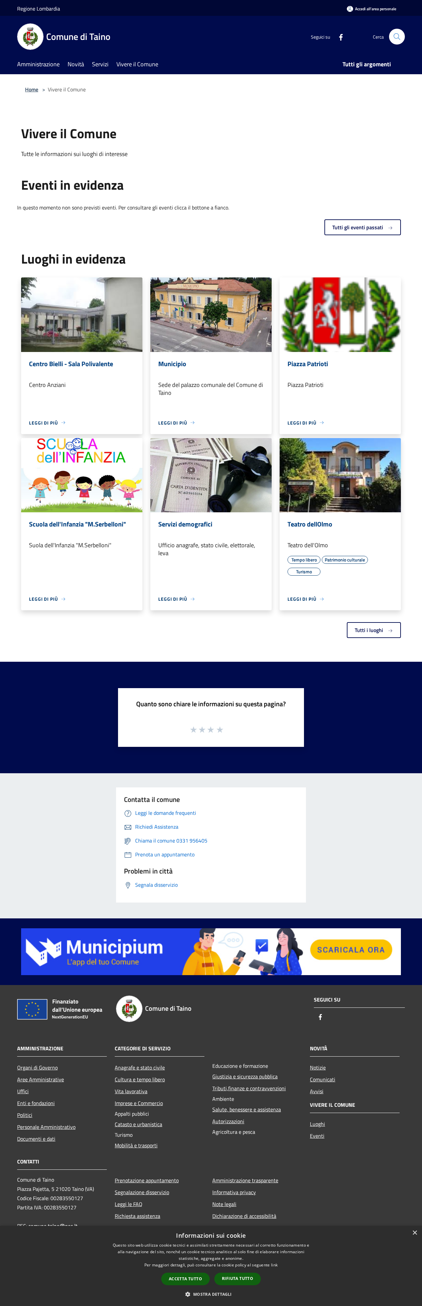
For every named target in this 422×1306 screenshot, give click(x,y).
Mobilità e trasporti (136, 1145)
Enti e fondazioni (36, 1103)
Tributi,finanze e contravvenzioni (249, 1088)
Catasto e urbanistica (138, 1124)
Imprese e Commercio (139, 1103)
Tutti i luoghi (369, 630)
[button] (210, 1294)
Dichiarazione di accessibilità (244, 1216)
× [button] (414, 1232)
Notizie (318, 1067)
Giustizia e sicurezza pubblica (245, 1076)
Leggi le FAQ (128, 1204)
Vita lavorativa (131, 1091)
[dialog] (211, 1266)
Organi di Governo (37, 1067)
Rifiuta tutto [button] (237, 1278)
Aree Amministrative (40, 1079)
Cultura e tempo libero (140, 1079)
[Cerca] (397, 37)
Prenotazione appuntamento (147, 1180)
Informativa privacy (234, 1192)
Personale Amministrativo (46, 1127)
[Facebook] (338, 36)
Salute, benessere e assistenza (246, 1109)
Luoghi (317, 1124)
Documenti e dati (36, 1139)
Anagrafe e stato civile (140, 1067)
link (274, 1265)
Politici (24, 1115)
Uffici (23, 1091)
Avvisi (316, 1091)
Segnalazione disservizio (142, 1192)
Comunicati (322, 1079)
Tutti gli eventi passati (358, 227)
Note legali (224, 1204)
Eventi (317, 1136)
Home (31, 89)
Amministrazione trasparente (245, 1180)
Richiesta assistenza (137, 1216)
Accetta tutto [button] (185, 1279)
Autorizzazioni (228, 1121)
